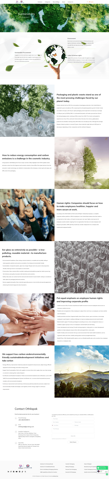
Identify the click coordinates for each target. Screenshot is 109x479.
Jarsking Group (55, 476)
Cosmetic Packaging (70, 463)
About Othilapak (87, 463)
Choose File (73, 436)
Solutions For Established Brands (47, 466)
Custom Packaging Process (90, 469)
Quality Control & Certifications (91, 472)
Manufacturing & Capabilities (90, 466)
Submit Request (73, 442)
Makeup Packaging (70, 466)
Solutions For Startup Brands (46, 463)
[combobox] (53, 425)
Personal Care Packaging (71, 469)
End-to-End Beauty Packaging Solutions (49, 469)
